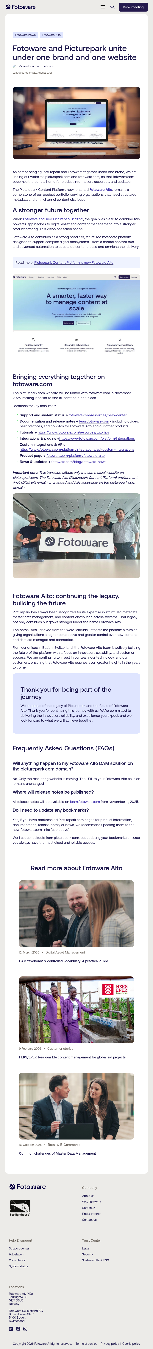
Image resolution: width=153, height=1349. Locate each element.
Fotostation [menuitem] (16, 1254)
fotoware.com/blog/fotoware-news (78, 462)
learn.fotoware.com (94, 421)
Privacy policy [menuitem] (110, 1343)
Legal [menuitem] (85, 1248)
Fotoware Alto (51, 35)
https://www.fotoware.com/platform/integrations (97, 438)
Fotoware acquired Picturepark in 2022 (53, 219)
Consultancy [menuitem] (17, 1260)
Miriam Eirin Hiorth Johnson (36, 66)
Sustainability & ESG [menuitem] (95, 1260)
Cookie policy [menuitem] (131, 1343)
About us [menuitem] (88, 1195)
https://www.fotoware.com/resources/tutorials (73, 432)
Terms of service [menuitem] (86, 1343)
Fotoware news (25, 35)
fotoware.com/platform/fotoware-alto (75, 455)
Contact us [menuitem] (89, 1219)
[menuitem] (11, 1329)
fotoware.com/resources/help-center (98, 415)
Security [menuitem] (87, 1254)
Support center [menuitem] (19, 1248)
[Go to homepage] (20, 8)
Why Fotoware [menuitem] (91, 1201)
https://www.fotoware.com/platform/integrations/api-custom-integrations (77, 449)
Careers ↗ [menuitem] (88, 1207)
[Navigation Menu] (103, 7)
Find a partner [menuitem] (91, 1213)
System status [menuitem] (18, 1266)
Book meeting (133, 7)
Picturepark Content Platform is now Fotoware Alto (73, 262)
